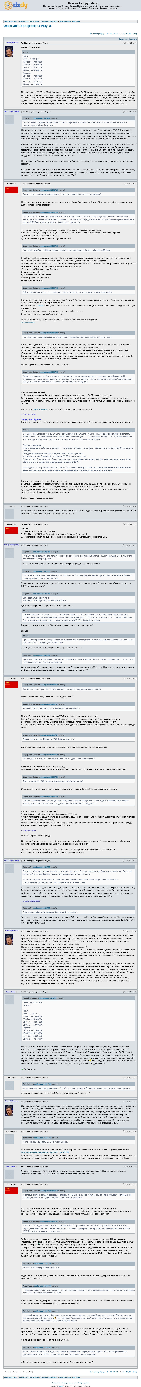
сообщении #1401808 (42, 1348)
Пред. (102, 34)
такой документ (40, 409)
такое (40, 306)
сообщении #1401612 (41, 118)
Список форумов (10, 1377)
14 (123, 34)
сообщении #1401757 (49, 1191)
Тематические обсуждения (29, 1377)
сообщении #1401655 (47, 998)
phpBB (61, 1386)
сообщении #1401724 (49, 190)
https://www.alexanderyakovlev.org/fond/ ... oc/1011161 (45, 1152)
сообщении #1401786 (42, 1084)
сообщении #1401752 (49, 685)
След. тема (133, 39)
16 (130, 34)
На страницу (95, 34)
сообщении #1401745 (41, 552)
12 (117, 34)
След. (135, 34)
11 (114, 34)
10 (111, 34)
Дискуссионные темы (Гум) (69, 1377)
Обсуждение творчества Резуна (27, 26)
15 (127, 34)
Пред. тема (123, 39)
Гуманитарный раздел (49, 1377)
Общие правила (83, 1383)
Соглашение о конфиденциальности (64, 1383)
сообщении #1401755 (41, 867)
